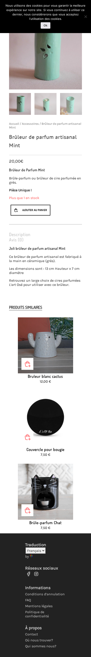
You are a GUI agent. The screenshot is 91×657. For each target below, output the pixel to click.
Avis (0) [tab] (16, 239)
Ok (45, 25)
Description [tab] (19, 234)
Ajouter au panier (34, 210)
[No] (85, 16)
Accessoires (30, 124)
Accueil (14, 124)
